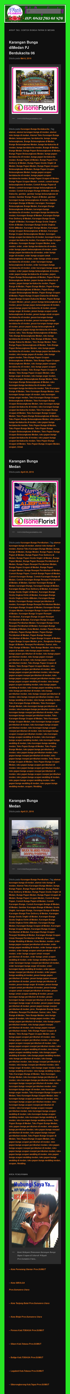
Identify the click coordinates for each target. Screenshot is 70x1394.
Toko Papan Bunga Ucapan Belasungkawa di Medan (31, 430)
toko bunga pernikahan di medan (24, 690)
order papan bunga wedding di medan (32, 973)
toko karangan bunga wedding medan (35, 1120)
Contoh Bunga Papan (19, 573)
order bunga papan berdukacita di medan (33, 251)
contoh (41, 181)
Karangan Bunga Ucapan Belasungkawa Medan (33, 232)
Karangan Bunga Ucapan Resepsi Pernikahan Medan (32, 621)
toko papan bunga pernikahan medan (34, 752)
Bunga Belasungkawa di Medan (39, 141)
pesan (27, 301)
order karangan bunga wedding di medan (30, 967)
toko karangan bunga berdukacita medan (30, 387)
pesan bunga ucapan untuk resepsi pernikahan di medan (32, 989)
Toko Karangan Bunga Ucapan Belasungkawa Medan (32, 402)
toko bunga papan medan (37, 650)
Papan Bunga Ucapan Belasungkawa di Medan (34, 288)
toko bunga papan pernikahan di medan (32, 652)
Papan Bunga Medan (35, 286)
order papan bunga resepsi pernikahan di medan (32, 970)
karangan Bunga (24, 585)
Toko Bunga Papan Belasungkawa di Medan (32, 343)
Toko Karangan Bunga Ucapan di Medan (33, 717)
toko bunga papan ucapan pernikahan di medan (32, 667)
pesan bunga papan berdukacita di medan (29, 307)
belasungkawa (23, 138)
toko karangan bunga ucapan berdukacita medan (34, 408)
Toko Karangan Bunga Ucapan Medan (34, 1095)
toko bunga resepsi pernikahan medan (35, 696)
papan (53, 274)
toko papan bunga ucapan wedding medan (29, 780)
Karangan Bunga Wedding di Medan (32, 940)
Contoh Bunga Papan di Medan (45, 573)
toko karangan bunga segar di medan (34, 393)
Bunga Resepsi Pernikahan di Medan (42, 570)
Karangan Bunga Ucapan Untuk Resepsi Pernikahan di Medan (34, 936)
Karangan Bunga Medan (35, 227)
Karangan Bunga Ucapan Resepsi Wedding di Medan (32, 933)
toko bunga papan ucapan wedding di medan (35, 680)
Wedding (37, 786)
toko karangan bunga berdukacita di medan (32, 383)
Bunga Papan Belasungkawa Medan (26, 153)
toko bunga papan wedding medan (43, 687)
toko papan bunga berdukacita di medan (34, 421)
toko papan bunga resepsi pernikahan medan (32, 757)
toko (18, 332)
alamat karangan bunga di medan (33, 132)
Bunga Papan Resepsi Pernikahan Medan (36, 564)
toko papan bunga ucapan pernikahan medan (38, 767)
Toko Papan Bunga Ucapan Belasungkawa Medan (34, 433)
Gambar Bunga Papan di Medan (32, 196)
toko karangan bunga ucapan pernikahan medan (33, 1100)
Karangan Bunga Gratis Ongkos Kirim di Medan (32, 593)
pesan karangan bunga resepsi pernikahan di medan (31, 998)
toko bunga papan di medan (30, 354)
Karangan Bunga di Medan (29, 215)
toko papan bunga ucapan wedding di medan (38, 777)
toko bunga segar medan (43, 375)
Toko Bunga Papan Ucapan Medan (32, 372)
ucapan (12, 446)
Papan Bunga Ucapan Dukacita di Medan (38, 295)
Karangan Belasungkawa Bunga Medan (32, 204)
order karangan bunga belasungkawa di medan (30, 263)
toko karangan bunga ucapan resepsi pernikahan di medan (32, 729)
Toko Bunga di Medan (41, 338)
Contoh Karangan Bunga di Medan (33, 190)
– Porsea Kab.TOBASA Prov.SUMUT (26, 1330)
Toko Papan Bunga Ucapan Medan (43, 443)
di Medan (23, 582)
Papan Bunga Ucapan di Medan (45, 638)
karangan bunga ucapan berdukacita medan (35, 238)
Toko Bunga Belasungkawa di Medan (39, 332)
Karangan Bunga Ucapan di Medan (25, 607)
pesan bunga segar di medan (31, 984)
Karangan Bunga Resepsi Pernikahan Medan (38, 604)
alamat (12, 132)
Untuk (20, 446)
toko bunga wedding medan (47, 699)
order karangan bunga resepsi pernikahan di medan (34, 962)
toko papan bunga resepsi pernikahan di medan (33, 754)
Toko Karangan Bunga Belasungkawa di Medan (33, 380)
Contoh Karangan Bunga (21, 576)
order (19, 246)
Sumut (12, 332)
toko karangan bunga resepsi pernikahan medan (33, 714)
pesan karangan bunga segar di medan (34, 1001)
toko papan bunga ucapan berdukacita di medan (32, 436)
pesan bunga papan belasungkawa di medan (38, 304)
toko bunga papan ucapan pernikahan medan (32, 671)
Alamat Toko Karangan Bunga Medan (34, 548)
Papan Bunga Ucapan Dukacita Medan (27, 298)
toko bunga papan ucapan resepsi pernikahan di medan (34, 674)
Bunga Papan (46, 551)
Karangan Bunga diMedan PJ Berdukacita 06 (23, 47)
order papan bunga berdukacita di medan (29, 274)
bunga (47, 138)
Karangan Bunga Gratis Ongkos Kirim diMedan (32, 596)
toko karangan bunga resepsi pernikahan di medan (35, 711)
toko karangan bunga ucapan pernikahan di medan (33, 1097)
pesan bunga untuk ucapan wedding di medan (33, 992)
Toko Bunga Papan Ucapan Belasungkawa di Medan (29, 359)
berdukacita (37, 138)
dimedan (55, 190)
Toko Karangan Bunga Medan (39, 391)
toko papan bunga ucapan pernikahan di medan (32, 1140)
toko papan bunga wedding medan (43, 1160)
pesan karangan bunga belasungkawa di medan (31, 319)
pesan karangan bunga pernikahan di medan (31, 995)
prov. (40, 641)
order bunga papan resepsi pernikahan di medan (34, 943)
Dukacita (13, 193)
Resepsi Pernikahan (35, 644)
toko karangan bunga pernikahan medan (36, 709)
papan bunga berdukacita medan (32, 283)
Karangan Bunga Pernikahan (34, 542)
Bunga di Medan (50, 147)
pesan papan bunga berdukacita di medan (37, 329)
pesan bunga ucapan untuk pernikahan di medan (33, 986)
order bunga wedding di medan (42, 959)
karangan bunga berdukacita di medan (29, 211)
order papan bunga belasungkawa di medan (38, 270)
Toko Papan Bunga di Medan (42, 425)
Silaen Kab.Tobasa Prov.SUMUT (26, 1343)
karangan (40, 203)
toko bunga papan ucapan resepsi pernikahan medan (32, 677)
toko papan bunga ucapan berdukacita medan (32, 439)
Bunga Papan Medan (26, 166)
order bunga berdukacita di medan (39, 246)
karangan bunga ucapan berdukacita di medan (32, 235)
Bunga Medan (15, 150)
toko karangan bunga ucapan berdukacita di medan (34, 405)
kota (53, 243)
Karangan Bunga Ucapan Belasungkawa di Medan (33, 229)
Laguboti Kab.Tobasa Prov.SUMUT (27, 1370)
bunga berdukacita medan (29, 147)
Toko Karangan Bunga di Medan (24, 703)
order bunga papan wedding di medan (32, 946)
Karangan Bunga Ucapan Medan (34, 243)
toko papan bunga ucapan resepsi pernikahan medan (32, 1149)
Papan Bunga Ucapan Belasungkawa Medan (31, 291)
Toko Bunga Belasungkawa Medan (25, 335)
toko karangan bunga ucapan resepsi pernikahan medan (33, 732)
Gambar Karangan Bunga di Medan (33, 201)
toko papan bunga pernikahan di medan (28, 1126)
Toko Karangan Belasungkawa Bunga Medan (30, 378)
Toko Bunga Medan (41, 341)
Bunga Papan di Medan (28, 159)
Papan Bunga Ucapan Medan (23, 641)
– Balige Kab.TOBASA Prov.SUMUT (26, 1357)
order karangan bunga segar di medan (27, 965)
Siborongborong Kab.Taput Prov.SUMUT (30, 1384)
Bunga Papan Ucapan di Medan (44, 178)
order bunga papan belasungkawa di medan (30, 249)
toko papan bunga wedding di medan (32, 782)
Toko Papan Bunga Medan (21, 428)
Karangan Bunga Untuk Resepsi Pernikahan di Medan (34, 624)
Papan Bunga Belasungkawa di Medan (27, 277)
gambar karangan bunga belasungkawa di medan (32, 198)
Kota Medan (33, 628)
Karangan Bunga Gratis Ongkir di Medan (34, 590)
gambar (22, 193)
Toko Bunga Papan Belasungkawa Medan (33, 346)
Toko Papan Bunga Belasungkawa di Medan (37, 416)
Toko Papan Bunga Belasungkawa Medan (29, 419)
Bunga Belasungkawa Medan (23, 144)
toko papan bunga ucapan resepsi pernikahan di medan (34, 1146)
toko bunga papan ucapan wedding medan (34, 683)
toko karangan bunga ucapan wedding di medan (33, 735)
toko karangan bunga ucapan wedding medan (32, 738)
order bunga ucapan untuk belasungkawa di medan (29, 257)
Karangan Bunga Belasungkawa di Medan (31, 208)
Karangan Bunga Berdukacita (35, 128)
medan (12, 246)
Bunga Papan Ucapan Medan (23, 181)
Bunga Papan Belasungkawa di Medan (41, 150)
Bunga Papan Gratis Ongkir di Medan (34, 557)
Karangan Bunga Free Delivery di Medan (28, 588)
